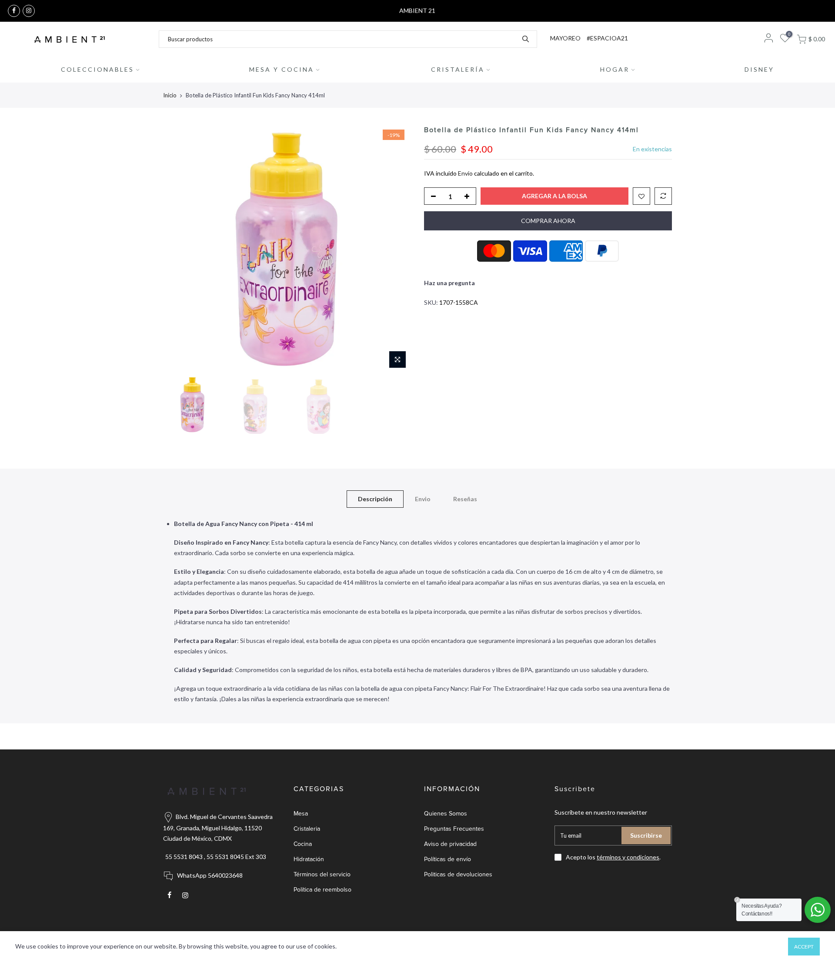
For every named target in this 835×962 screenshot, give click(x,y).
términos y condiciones (628, 857)
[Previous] (178, 249)
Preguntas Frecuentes (454, 828)
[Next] (396, 249)
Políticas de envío (447, 859)
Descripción (375, 499)
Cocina (303, 844)
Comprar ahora (548, 220)
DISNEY (759, 69)
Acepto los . (613, 857)
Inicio (170, 95)
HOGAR (614, 69)
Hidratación (309, 859)
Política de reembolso (322, 889)
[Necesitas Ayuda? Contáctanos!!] (818, 910)
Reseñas (465, 499)
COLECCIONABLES (97, 69)
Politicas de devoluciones (458, 874)
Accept (804, 946)
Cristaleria (307, 828)
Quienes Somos (445, 813)
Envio (465, 173)
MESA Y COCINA (281, 69)
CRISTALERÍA (457, 69)
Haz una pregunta (449, 282)
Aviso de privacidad (450, 844)
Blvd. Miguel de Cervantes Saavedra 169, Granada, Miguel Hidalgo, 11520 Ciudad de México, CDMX (218, 827)
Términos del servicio (322, 874)
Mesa (301, 813)
